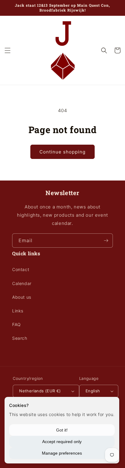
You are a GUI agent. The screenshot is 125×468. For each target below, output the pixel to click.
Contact (20, 269)
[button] (7, 50)
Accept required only (62, 441)
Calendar (22, 283)
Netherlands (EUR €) (40, 390)
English (93, 390)
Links (17, 310)
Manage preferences (62, 453)
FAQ (16, 324)
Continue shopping (62, 152)
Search (19, 338)
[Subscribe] (106, 240)
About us (21, 297)
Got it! (62, 430)
